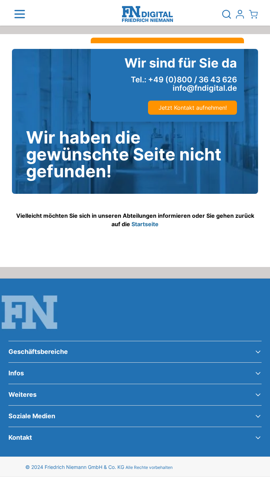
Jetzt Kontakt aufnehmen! (193, 107)
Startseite (145, 224)
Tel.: (184, 79)
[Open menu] (19, 14)
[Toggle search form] (226, 14)
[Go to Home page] (147, 14)
